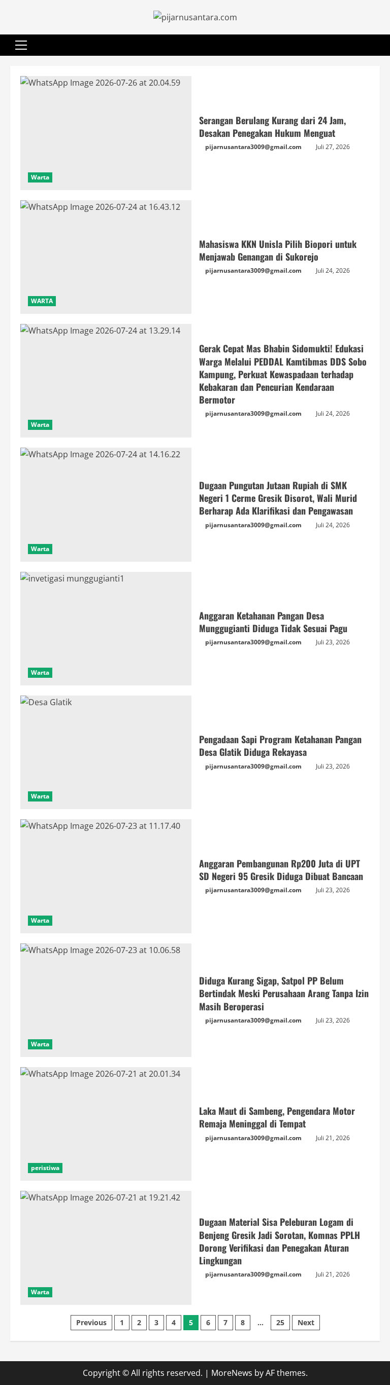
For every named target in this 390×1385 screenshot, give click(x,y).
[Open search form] (377, 45)
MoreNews (231, 1372)
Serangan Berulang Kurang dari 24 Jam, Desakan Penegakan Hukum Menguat (105, 133)
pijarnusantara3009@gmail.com (253, 146)
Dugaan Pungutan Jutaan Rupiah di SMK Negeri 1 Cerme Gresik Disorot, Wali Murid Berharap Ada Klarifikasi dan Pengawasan (105, 504)
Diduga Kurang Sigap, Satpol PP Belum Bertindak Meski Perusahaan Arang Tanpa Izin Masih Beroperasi (105, 1000)
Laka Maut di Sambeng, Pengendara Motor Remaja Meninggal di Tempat (105, 1124)
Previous (91, 1322)
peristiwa (45, 1167)
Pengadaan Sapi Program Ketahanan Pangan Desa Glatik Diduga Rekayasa (105, 752)
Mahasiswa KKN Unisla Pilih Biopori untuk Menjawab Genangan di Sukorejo (105, 257)
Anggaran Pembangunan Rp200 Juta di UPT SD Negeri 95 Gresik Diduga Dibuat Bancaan (105, 876)
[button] (21, 45)
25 (280, 1322)
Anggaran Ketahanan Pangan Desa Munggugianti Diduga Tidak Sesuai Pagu (105, 628)
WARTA (42, 301)
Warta (40, 177)
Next (306, 1322)
